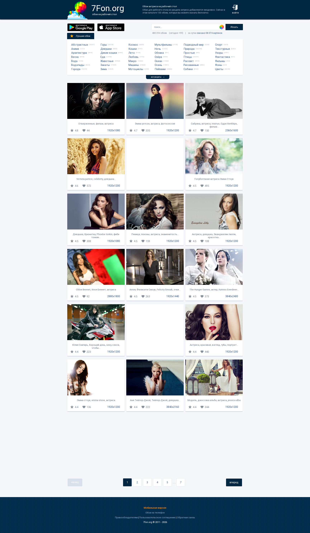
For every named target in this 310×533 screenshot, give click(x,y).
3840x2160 (172, 407)
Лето (131, 52)
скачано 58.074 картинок (209, 33)
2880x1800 (113, 296)
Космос (133, 44)
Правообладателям (126, 517)
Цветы (219, 69)
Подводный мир (194, 44)
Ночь (158, 48)
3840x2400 (231, 296)
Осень (158, 65)
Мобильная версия (155, 508)
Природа (189, 48)
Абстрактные (79, 44)
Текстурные (222, 48)
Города (75, 69)
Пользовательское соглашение (157, 517)
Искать (234, 27)
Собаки (188, 69)
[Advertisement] (155, 164)
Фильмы (220, 61)
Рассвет (189, 61)
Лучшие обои (83, 36)
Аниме (75, 48)
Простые (189, 52)
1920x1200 (172, 130)
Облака (159, 52)
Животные (107, 61)
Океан (158, 61)
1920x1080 (113, 130)
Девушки (106, 48)
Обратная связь (186, 517)
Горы (103, 44)
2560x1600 (231, 130)
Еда (102, 57)
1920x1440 (172, 296)
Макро (132, 61)
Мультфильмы (163, 44)
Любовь (133, 57)
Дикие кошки (108, 52)
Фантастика (222, 57)
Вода (74, 61)
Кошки (132, 48)
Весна (75, 57)
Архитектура (79, 52)
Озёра (158, 57)
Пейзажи (160, 69)
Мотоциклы (135, 69)
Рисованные (191, 65)
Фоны (218, 65)
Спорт (218, 44)
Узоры (219, 52)
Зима (103, 69)
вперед (234, 482)
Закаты (105, 65)
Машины (133, 65)
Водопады (77, 65)
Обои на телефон (155, 512)
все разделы (158, 77)
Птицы (188, 57)
